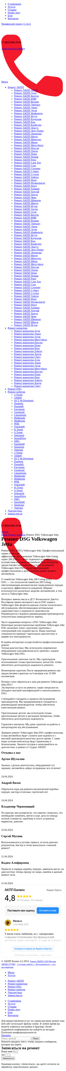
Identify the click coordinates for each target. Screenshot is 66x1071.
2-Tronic (18, 394)
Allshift (18, 397)
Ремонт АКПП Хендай (26, 191)
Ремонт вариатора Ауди (27, 331)
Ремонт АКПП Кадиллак (27, 119)
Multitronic (19, 420)
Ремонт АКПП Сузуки (26, 174)
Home (4, 534)
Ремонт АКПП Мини (25, 142)
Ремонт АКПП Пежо (25, 154)
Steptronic (19, 447)
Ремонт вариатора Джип (27, 333)
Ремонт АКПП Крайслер (27, 125)
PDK (16, 423)
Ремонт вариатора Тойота (28, 351)
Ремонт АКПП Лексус (26, 128)
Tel (3, 1054)
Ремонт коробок (17, 534)
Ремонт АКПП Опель (26, 151)
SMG (17, 441)
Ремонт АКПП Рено (25, 159)
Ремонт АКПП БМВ (25, 98)
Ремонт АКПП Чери (25, 197)
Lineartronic (20, 415)
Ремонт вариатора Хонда (27, 354)
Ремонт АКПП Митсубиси (28, 145)
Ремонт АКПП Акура (26, 90)
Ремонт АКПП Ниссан (26, 148)
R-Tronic (18, 429)
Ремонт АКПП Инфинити (28, 113)
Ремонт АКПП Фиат (25, 180)
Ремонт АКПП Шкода (26, 203)
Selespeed (19, 435)
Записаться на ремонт (13, 48)
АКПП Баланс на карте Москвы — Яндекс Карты (33, 955)
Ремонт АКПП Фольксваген (29, 183)
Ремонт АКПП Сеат (25, 165)
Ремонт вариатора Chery (27, 357)
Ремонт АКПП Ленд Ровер (29, 130)
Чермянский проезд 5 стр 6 (16, 24)
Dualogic (18, 403)
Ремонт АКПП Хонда (26, 194)
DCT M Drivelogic (24, 400)
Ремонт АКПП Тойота (26, 177)
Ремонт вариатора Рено (27, 348)
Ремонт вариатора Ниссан (28, 342)
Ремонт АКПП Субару (26, 171)
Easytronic (19, 409)
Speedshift (19, 444)
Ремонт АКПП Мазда (26, 136)
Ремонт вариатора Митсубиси (30, 339)
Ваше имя (7, 1051)
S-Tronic (18, 432)
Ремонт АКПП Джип (25, 107)
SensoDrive (20, 438)
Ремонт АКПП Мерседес (27, 139)
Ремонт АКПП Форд (25, 186)
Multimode (19, 418)
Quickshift (19, 426)
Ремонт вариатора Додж (27, 336)
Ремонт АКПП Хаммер (27, 188)
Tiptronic (18, 449)
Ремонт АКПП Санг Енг (27, 162)
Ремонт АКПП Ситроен (27, 168)
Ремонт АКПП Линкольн (28, 133)
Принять (6, 1035)
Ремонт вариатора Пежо (27, 345)
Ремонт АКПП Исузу (25, 116)
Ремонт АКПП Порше (26, 157)
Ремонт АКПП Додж (25, 110)
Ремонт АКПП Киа (24, 122)
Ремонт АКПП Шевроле (27, 200)
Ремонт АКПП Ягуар (25, 206)
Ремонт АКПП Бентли (26, 96)
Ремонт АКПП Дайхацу (27, 104)
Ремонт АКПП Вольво (26, 101)
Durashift (19, 406)
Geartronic (19, 412)
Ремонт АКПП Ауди (25, 93)
